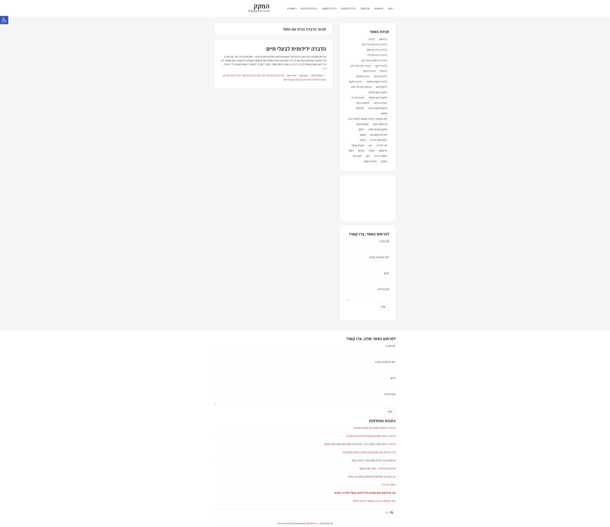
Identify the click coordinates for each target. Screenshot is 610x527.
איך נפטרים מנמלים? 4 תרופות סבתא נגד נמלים (372, 476)
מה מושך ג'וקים (380, 124)
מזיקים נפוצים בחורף (377, 129)
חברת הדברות (380, 103)
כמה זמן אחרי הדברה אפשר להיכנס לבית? (374, 501)
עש (370, 145)
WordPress (311, 523)
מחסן (361, 129)
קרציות (361, 150)
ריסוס (351, 150)
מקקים (363, 134)
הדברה (371, 39)
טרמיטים (360, 108)
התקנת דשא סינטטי (378, 92)
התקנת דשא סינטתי (378, 97)
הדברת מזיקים (348, 8)
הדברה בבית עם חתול (251, 75)
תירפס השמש (370, 161)
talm (305, 75)
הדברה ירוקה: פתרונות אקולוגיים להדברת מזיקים (371, 436)
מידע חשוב (291, 75)
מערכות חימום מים (378, 134)
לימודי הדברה (389, 484)
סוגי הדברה (381, 145)
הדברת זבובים (380, 76)
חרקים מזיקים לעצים (377, 108)
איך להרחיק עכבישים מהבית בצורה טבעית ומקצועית (369, 452)
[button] (4, 20)
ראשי (390, 8)
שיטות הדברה (380, 155)
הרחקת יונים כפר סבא (361, 86)
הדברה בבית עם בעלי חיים (273, 75)
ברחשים (383, 39)
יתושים (384, 113)
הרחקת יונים (381, 86)
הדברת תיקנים (355, 81)
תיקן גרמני (357, 155)
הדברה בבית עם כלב (232, 75)
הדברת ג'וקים (369, 71)
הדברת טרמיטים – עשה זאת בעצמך (377, 468)
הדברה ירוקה (381, 65)
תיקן (368, 155)
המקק (262, 6)
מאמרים (291, 8)
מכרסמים (365, 8)
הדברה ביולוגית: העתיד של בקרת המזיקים (374, 428)
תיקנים (384, 161)
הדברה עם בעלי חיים (293, 79)
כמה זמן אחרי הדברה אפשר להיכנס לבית (368, 118)
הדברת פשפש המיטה (377, 81)
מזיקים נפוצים (362, 124)
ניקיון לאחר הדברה (378, 140)
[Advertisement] (373, 197)
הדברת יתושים (329, 8)
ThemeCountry (285, 523)
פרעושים (379, 8)
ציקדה (372, 150)
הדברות (383, 71)
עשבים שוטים (358, 145)
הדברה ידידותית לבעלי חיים (296, 48)
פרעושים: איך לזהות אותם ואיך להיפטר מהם (374, 460)
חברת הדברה (358, 97)
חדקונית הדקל (362, 103)
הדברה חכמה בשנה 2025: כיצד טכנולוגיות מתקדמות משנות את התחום (360, 444)
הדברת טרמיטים (308, 8)
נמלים (362, 140)
